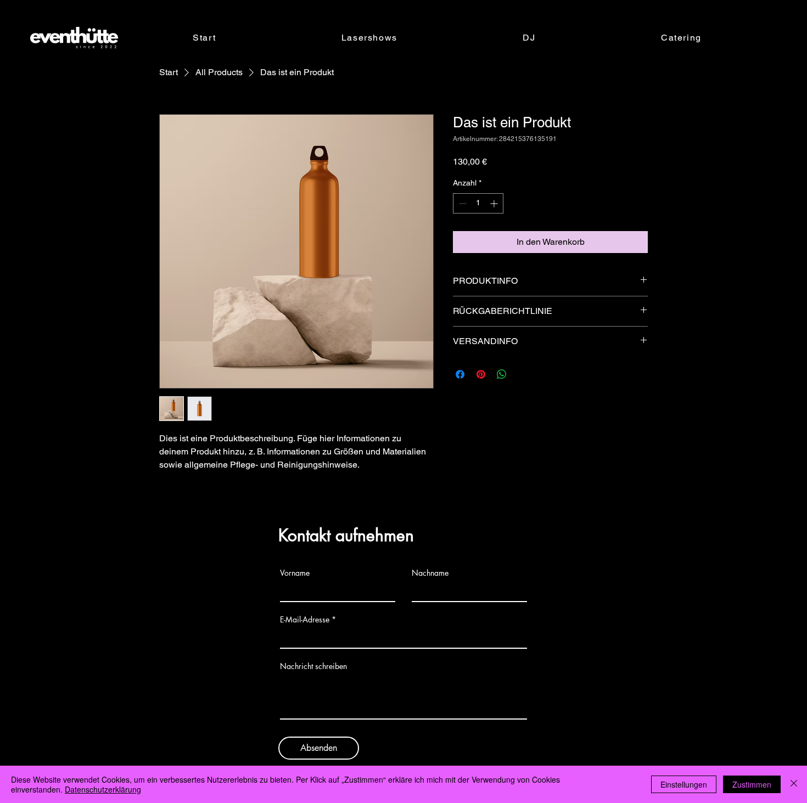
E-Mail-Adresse (304, 620)
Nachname (430, 573)
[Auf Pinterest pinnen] (480, 374)
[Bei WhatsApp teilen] (501, 374)
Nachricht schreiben (313, 666)
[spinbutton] (478, 203)
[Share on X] (522, 374)
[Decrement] (461, 203)
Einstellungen (683, 784)
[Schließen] (793, 784)
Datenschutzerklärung (103, 789)
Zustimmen (751, 784)
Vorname (295, 573)
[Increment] (495, 203)
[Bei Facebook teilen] (460, 374)
